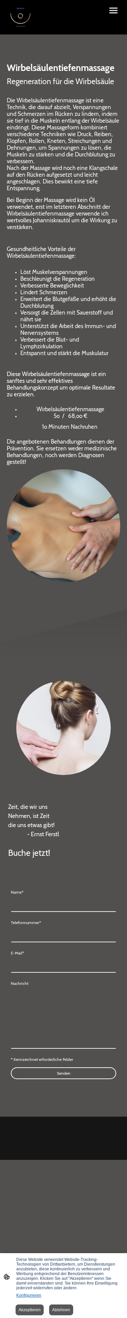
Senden (63, 1073)
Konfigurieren (28, 1295)
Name (17, 892)
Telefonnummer (26, 922)
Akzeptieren (30, 1310)
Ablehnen (61, 1310)
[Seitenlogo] (20, 17)
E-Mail (17, 952)
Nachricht (19, 983)
